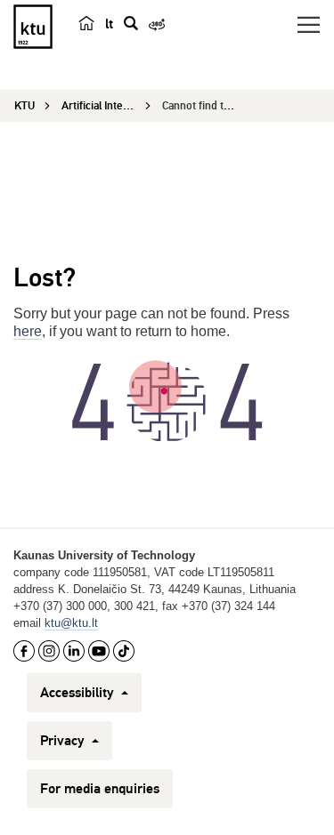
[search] (131, 23)
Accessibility (79, 693)
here (27, 331)
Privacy (64, 741)
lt (109, 24)
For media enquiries (99, 789)
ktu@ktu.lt (71, 623)
